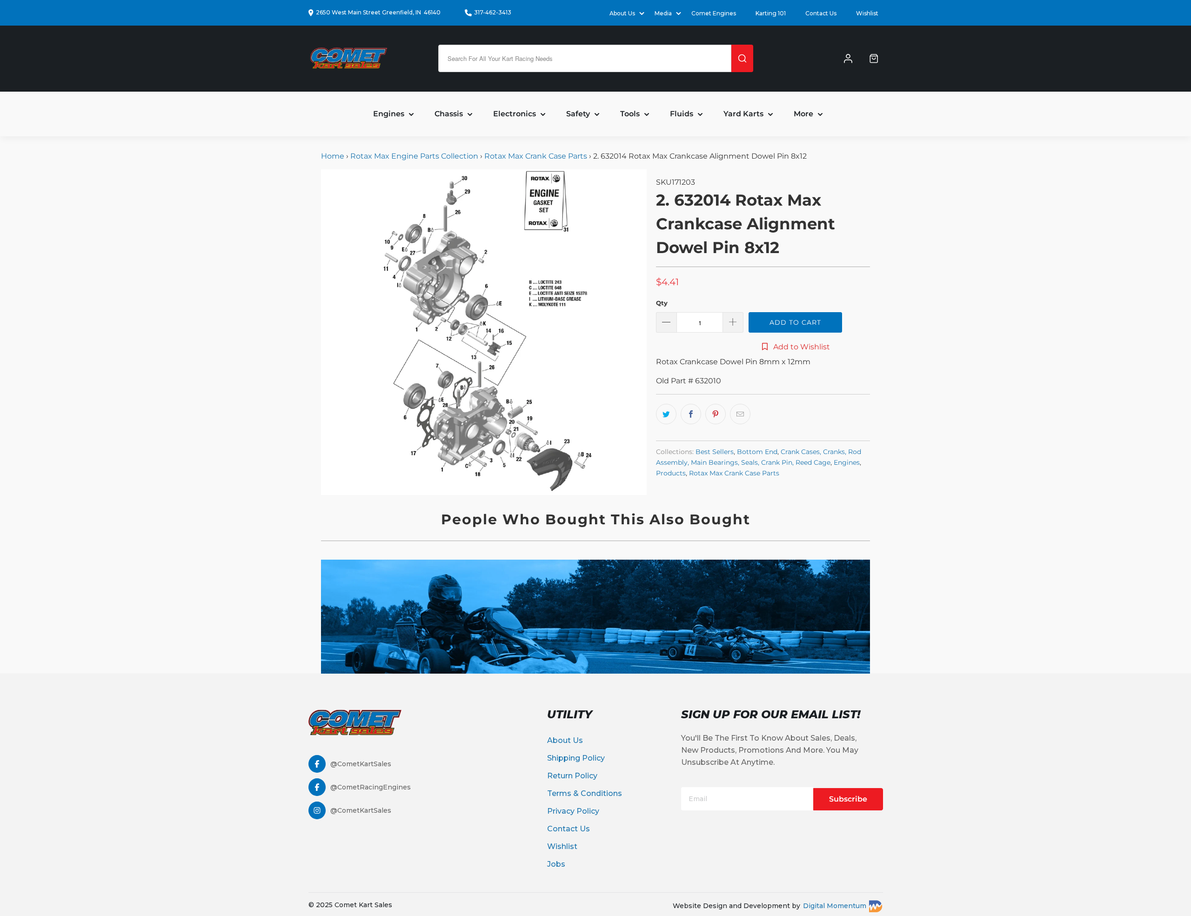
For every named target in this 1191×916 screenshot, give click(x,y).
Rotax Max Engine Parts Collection (414, 156)
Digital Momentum (834, 906)
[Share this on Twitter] (666, 414)
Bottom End (757, 452)
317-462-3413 (492, 12)
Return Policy (572, 775)
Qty (662, 303)
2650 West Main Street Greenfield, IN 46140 (378, 12)
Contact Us (820, 13)
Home (333, 156)
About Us (565, 740)
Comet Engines (713, 13)
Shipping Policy (576, 758)
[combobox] (584, 58)
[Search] (742, 58)
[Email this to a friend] (740, 414)
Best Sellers (715, 452)
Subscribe (848, 799)
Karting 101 (771, 13)
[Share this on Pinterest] (715, 414)
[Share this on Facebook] (691, 414)
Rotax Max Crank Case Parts (535, 156)
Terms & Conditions (584, 793)
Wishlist (867, 13)
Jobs (556, 864)
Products (671, 473)
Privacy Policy (573, 811)
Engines (847, 462)
